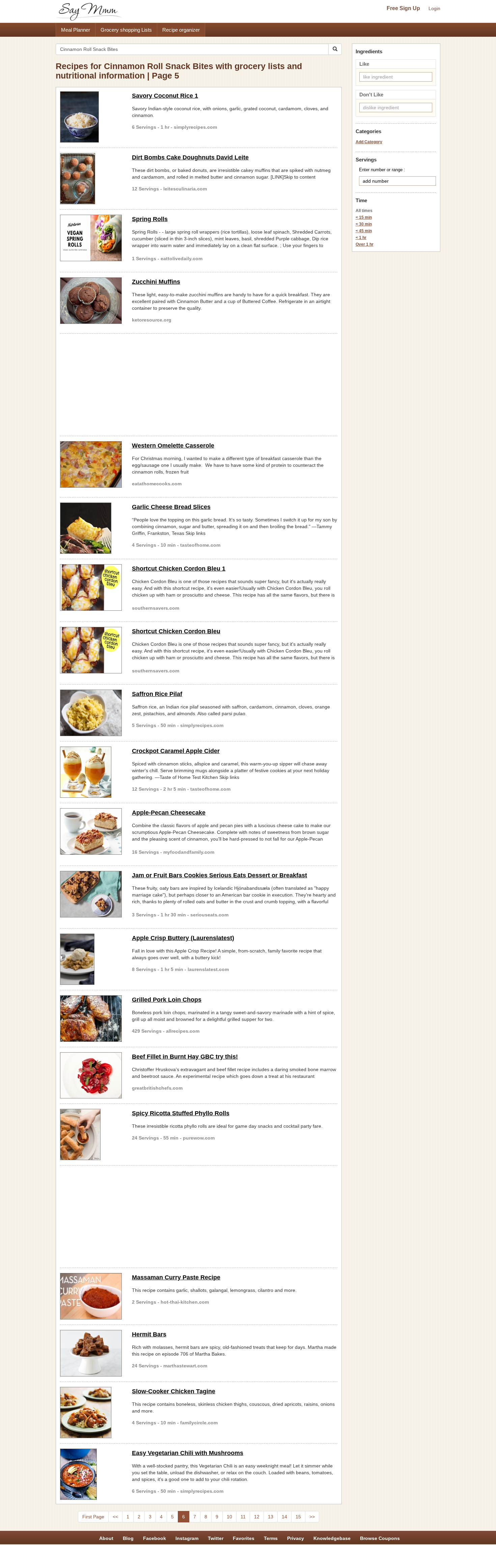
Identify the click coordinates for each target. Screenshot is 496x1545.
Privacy (295, 1538)
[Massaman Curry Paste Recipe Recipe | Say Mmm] (91, 1296)
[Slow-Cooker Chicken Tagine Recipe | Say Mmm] (91, 1412)
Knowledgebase (332, 1538)
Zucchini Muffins (156, 281)
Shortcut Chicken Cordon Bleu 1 (178, 568)
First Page (93, 1516)
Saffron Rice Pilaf (157, 694)
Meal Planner (75, 30)
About (106, 1538)
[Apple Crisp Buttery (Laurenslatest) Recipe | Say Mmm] (91, 959)
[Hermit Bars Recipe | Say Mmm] (91, 1353)
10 (229, 1516)
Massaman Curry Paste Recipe (176, 1277)
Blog (128, 1538)
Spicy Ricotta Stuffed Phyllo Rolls (180, 1113)
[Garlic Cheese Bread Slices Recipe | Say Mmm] (91, 528)
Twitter (215, 1538)
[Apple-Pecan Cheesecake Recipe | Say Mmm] (91, 831)
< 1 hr (361, 237)
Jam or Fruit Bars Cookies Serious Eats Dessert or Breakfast (219, 875)
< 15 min (364, 217)
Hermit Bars (149, 1334)
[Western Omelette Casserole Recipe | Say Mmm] (91, 464)
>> (312, 1516)
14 (284, 1516)
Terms (271, 1538)
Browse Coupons (380, 1538)
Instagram (186, 1538)
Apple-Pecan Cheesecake (168, 812)
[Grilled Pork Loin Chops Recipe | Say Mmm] (91, 1018)
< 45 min (364, 231)
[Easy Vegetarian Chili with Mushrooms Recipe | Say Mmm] (91, 1474)
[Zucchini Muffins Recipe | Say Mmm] (91, 300)
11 (243, 1516)
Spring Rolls (150, 219)
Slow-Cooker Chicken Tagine (173, 1391)
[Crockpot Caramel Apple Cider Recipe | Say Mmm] (91, 772)
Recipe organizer (181, 30)
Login (434, 8)
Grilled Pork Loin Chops (166, 999)
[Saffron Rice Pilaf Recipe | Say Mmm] (91, 713)
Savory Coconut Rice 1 (165, 95)
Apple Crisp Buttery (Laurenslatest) (183, 938)
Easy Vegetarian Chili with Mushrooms (187, 1453)
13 (270, 1516)
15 (298, 1516)
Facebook (154, 1538)
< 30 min (364, 224)
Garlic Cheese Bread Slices (171, 507)
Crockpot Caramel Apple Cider (176, 751)
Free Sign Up (403, 8)
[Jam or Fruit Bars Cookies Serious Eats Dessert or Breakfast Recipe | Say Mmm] (91, 894)
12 (256, 1516)
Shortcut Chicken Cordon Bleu (176, 631)
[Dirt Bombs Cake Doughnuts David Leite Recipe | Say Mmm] (91, 178)
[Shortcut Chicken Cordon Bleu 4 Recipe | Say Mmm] (91, 650)
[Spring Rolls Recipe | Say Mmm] (91, 238)
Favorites (243, 1538)
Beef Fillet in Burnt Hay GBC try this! (185, 1056)
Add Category (369, 142)
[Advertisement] (198, 383)
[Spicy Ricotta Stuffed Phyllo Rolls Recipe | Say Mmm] (91, 1134)
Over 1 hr (365, 244)
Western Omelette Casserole (173, 445)
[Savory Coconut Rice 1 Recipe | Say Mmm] (91, 117)
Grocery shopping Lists (126, 30)
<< (115, 1516)
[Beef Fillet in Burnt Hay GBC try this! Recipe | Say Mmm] (91, 1075)
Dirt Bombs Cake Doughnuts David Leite (190, 157)
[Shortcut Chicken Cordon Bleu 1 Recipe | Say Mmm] (91, 587)
